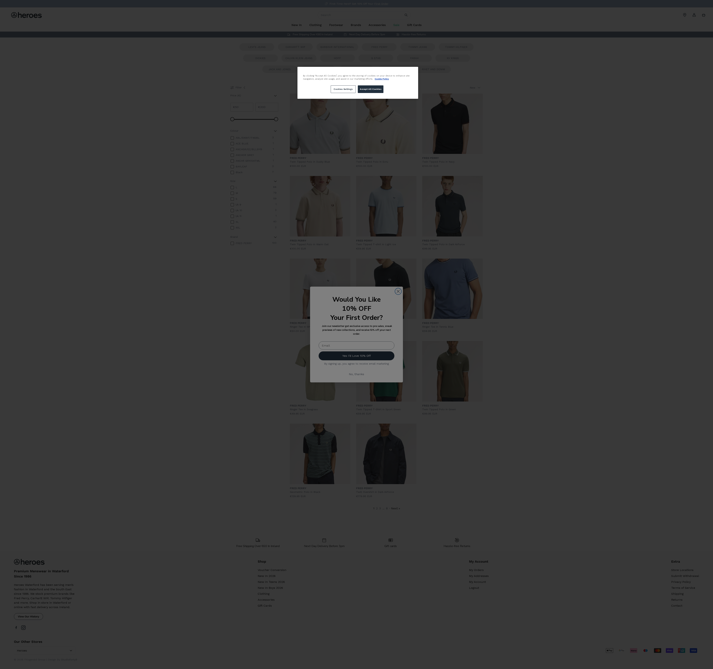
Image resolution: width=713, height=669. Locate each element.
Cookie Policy (382, 79)
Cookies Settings (343, 89)
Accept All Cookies (370, 89)
